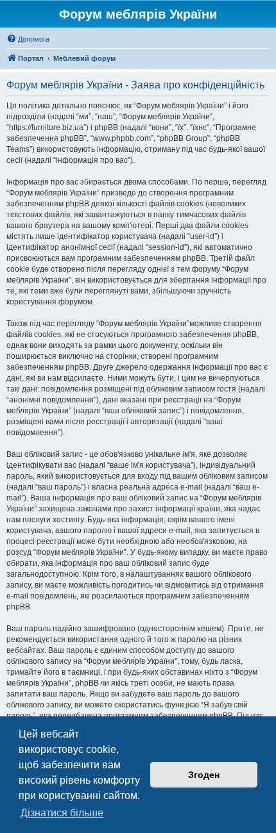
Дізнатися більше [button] (62, 812)
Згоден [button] (204, 775)
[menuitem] (27, 39)
